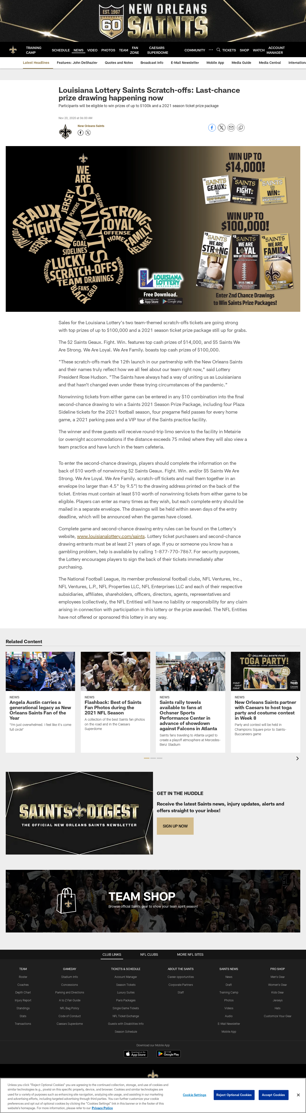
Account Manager (126, 976)
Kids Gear (277, 992)
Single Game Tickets (126, 1008)
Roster (23, 976)
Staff (181, 992)
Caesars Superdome (70, 1023)
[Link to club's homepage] (13, 49)
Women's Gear (277, 984)
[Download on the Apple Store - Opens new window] (135, 1054)
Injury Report (23, 1000)
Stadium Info (69, 976)
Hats (277, 1008)
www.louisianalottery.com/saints (111, 536)
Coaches (23, 984)
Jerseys (278, 1000)
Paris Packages (126, 1000)
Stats (23, 1016)
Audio (229, 1016)
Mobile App (229, 1031)
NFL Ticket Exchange (126, 1016)
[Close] (298, 1095)
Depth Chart (23, 992)
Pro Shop (277, 968)
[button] (146, 758)
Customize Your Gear (277, 1016)
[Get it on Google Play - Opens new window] (168, 1056)
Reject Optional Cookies (234, 1095)
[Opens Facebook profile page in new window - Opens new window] (80, 133)
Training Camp (228, 992)
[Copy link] (241, 128)
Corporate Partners (181, 984)
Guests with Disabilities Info (126, 1023)
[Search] (218, 49)
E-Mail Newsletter (229, 1023)
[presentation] (298, 759)
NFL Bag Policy (69, 1008)
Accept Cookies (273, 1095)
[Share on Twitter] (221, 130)
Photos (229, 1000)
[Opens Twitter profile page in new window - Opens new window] (88, 133)
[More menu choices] (211, 50)
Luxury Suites (126, 992)
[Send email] (231, 130)
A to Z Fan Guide (69, 1000)
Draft (229, 984)
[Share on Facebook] (212, 130)
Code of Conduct (70, 1016)
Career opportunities (181, 976)
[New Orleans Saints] (153, 1076)
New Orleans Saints (91, 125)
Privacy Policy (102, 1108)
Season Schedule (126, 1031)
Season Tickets (126, 984)
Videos (228, 1008)
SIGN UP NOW (175, 826)
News (228, 976)
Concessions (69, 984)
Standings (23, 1008)
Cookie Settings (194, 1095)
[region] (153, 1095)
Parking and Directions (69, 992)
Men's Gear (278, 976)
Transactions (23, 1023)
